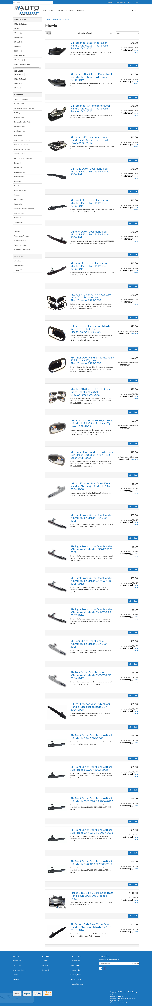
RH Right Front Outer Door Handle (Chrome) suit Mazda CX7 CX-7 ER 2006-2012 (91, 580)
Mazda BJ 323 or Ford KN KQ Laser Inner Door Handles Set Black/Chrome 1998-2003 (91, 297)
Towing (17, 231)
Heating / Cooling (20, 190)
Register (123, 2)
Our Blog (45, 965)
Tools (16, 227)
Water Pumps (19, 104)
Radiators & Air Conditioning (24, 108)
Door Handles (19, 117)
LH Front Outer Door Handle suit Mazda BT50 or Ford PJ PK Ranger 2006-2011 (90, 171)
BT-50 (19, 51)
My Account (17, 961)
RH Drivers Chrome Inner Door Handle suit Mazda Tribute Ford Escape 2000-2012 (89, 140)
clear (26, 74)
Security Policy (75, 979)
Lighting (17, 113)
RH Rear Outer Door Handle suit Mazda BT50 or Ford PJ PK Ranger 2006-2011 (90, 265)
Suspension (18, 218)
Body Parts (18, 136)
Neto (126, 1002)
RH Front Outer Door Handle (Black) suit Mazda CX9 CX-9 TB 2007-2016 (91, 831)
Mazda (19, 42)
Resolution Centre (19, 970)
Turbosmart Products (21, 236)
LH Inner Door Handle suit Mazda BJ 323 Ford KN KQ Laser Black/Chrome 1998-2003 (91, 328)
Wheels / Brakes (20, 240)
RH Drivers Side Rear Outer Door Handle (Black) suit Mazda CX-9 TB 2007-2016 (90, 927)
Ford (18, 28)
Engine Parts (18, 167)
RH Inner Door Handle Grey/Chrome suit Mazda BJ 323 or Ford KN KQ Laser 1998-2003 (92, 454)
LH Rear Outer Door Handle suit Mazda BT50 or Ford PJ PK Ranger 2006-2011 (90, 234)
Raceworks (18, 204)
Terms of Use (75, 961)
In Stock (20, 60)
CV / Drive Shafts (20, 154)
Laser (19, 33)
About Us (59, 10)
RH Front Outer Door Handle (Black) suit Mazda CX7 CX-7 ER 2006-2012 (91, 800)
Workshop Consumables (22, 250)
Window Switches (20, 245)
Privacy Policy (75, 965)
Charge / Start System (22, 140)
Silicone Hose (19, 213)
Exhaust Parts (19, 177)
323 (18, 46)
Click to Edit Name (76, 984)
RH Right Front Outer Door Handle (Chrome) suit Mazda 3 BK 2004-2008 (91, 517)
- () (135, 10)
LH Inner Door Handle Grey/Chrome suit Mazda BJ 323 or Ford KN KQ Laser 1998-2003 (91, 423)
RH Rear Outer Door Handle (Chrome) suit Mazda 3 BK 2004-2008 (89, 643)
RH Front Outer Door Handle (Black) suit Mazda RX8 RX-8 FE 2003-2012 (91, 863)
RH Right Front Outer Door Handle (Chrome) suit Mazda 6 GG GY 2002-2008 (91, 549)
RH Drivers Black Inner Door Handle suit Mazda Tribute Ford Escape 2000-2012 (91, 77)
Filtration (17, 181)
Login (117, 2)
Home (44, 10)
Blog (51, 10)
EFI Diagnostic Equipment (23, 158)
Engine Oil (17, 163)
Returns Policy (19, 265)
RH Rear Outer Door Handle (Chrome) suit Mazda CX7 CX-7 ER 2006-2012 (90, 675)
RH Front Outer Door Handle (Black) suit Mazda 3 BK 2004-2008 (91, 737)
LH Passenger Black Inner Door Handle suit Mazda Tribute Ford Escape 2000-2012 (89, 45)
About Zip (80, 10)
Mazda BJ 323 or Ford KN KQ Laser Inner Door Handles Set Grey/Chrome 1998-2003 (91, 391)
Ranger (19, 37)
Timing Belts (18, 222)
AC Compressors (20, 131)
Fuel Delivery (18, 186)
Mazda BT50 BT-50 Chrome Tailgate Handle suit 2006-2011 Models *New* (91, 895)
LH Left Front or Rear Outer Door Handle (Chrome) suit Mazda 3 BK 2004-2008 (90, 486)
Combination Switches (22, 149)
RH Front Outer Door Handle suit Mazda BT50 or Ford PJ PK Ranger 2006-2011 (90, 202)
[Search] (14, 2)
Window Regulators (21, 99)
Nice (18, 88)
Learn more (134, 333)
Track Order (17, 965)
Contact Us (70, 10)
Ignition (17, 195)
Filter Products (20, 20)
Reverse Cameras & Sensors (24, 208)
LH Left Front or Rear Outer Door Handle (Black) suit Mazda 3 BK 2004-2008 (90, 706)
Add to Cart (133, 66)
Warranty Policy (75, 975)
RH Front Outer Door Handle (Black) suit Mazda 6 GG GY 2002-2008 (91, 768)
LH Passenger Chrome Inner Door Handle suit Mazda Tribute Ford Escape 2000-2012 (90, 108)
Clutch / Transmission (21, 145)
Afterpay (16, 979)
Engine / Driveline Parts (22, 122)
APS (19, 83)
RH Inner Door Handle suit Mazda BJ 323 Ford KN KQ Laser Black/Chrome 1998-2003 (92, 360)
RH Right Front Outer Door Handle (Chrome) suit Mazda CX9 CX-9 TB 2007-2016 (91, 612)
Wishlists (110, 2)
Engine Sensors (19, 172)
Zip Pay (15, 975)
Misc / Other (18, 199)
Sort (111, 33)
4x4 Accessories (20, 126)
